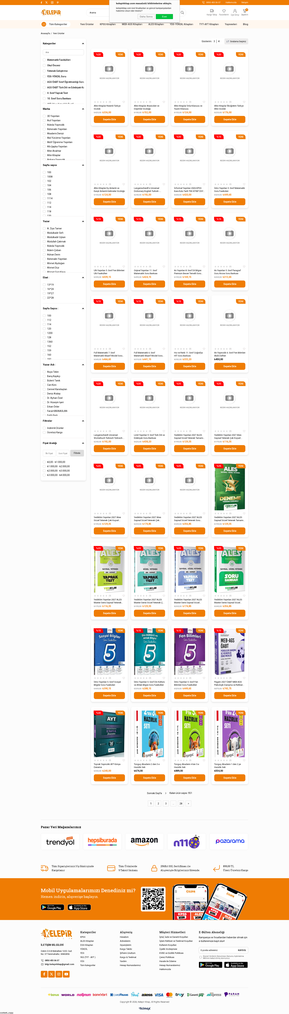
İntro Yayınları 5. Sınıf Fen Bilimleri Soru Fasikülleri (186, 683)
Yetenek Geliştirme (57, 71)
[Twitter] (51, 974)
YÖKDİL (84, 949)
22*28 (50, 297)
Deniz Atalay (54, 393)
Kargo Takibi (126, 949)
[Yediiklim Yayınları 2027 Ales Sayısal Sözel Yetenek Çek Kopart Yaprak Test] (149, 487)
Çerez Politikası (166, 957)
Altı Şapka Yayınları (57, 146)
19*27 (50, 293)
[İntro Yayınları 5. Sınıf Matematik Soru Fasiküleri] (229, 157)
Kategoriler (49, 43)
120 (49, 215)
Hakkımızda (231, 2)
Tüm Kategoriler (87, 965)
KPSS (82, 937)
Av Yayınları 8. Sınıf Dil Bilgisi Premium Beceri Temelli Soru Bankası (187, 272)
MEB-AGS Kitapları (132, 24)
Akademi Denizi (55, 133)
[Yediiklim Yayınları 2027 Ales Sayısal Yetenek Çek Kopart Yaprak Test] (229, 404)
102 (49, 181)
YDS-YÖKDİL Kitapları (181, 24)
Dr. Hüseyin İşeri (55, 402)
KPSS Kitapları (108, 24)
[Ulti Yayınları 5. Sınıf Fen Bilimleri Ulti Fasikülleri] (109, 240)
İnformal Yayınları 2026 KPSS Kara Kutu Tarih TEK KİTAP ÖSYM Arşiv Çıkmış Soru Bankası (189, 190)
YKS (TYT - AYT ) (87, 957)
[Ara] (182, 12)
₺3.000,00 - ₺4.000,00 (58, 475)
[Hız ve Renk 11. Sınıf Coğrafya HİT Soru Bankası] (189, 322)
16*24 (50, 289)
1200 (50, 333)
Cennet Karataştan (57, 389)
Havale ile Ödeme (167, 961)
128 (49, 337)
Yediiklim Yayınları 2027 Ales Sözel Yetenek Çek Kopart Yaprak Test (107, 519)
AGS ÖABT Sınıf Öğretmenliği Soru (65, 82)
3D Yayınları (53, 116)
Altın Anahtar (54, 151)
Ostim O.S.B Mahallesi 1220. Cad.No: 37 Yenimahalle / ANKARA (56, 952)
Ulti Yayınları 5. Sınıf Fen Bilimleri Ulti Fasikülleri (109, 272)
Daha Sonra (146, 16)
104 (49, 185)
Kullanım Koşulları (167, 945)
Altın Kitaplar (54, 155)
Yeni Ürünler (87, 24)
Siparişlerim (125, 945)
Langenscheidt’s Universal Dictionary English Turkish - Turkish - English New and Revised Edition (147, 190)
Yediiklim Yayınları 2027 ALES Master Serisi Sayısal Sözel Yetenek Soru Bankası (228, 601)
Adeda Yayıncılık (55, 124)
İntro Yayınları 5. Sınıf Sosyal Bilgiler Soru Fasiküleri (107, 683)
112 (49, 202)
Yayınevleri (231, 24)
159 (49, 350)
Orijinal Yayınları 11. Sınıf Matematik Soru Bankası (145, 272)
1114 (50, 198)
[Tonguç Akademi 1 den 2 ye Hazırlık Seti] (229, 734)
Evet (164, 16)
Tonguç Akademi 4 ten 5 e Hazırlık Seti (186, 765)
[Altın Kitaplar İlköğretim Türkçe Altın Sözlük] (229, 75)
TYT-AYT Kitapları (209, 24)
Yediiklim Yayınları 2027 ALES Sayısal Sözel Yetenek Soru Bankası (188, 519)
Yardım (123, 961)
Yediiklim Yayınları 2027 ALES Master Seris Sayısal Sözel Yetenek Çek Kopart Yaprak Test (189, 601)
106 (49, 189)
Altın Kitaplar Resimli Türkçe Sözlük (107, 107)
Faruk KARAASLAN (57, 411)
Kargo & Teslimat (128, 957)
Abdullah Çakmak (56, 241)
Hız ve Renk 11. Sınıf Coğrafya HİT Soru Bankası (188, 354)
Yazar (46, 221)
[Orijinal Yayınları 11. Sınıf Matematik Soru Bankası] (149, 240)
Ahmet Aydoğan (56, 263)
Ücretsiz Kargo (55, 432)
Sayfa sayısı (50, 165)
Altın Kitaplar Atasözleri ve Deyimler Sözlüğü (146, 107)
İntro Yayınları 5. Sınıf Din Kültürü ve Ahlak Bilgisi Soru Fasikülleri (149, 683)
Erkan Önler (53, 406)
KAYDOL (242, 950)
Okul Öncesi (53, 65)
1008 (50, 176)
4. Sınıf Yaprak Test (57, 93)
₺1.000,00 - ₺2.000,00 (58, 466)
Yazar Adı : (49, 364)
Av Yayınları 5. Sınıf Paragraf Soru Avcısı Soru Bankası (227, 272)
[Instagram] (59, 974)
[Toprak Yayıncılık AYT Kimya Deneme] (109, 734)
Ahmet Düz (53, 267)
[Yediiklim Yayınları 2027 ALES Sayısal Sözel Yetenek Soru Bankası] (189, 487)
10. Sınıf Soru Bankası (59, 98)
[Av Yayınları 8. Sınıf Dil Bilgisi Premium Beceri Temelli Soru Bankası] (189, 240)
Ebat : (46, 277)
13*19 (50, 284)
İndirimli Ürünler (55, 428)
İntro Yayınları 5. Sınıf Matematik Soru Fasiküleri (229, 189)
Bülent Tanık (53, 380)
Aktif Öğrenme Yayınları (59, 142)
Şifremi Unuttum (127, 953)
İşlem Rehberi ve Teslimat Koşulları (176, 941)
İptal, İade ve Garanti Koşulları (173, 937)
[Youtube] (66, 974)
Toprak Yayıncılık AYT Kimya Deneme (107, 765)
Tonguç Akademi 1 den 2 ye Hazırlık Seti (227, 765)
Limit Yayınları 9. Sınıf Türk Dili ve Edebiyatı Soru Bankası (149, 436)
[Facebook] (44, 974)
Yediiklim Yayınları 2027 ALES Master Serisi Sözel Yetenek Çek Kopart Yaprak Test (149, 601)
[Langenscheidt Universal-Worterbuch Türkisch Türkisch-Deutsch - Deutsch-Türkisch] (109, 404)
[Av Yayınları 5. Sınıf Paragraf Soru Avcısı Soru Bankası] (229, 240)
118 (49, 211)
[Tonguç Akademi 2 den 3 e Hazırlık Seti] (149, 734)
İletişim (245, 2)
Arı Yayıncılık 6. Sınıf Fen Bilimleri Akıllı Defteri (229, 354)
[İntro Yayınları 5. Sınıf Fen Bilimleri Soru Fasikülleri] (189, 651)
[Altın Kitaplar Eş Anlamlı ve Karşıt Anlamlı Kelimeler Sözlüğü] (109, 157)
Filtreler (47, 420)
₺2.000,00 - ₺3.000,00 (58, 470)
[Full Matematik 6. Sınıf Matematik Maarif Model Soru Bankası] (149, 322)
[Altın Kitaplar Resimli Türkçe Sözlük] (109, 75)
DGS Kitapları (86, 945)
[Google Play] (210, 965)
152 (49, 346)
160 (49, 354)
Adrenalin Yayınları (57, 129)
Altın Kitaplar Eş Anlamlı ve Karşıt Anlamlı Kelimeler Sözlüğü (109, 189)
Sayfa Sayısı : (51, 308)
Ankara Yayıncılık (56, 159)
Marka (46, 108)
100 (49, 172)
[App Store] (236, 965)
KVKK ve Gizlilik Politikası (171, 953)
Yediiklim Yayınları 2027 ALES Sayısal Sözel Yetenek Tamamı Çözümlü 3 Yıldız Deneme (188, 437)
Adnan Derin (53, 254)
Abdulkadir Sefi (55, 233)
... (173, 803)
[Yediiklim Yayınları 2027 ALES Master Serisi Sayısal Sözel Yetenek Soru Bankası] (229, 569)
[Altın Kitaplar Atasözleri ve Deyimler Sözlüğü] (149, 75)
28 (181, 803)
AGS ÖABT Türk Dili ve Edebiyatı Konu (65, 87)
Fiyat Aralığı (50, 443)
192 (49, 359)
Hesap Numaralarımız (130, 965)
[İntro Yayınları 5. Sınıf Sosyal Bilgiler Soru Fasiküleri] (109, 651)
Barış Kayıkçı (53, 376)
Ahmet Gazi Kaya (56, 272)
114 (49, 207)
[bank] (144, 994)
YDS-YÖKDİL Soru (56, 76)
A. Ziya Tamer (54, 228)
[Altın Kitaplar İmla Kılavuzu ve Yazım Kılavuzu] (189, 75)
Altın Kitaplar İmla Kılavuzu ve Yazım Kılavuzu (188, 107)
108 (49, 194)
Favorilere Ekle (124, 102)
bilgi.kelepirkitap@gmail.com (59, 964)
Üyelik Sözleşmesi (168, 949)
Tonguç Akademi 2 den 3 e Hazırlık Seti (147, 765)
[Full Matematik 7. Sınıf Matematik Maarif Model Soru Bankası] (109, 322)
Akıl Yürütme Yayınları (58, 137)
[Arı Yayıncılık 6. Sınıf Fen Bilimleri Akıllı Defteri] (229, 322)
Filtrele (77, 453)
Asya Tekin (53, 372)
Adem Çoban (54, 250)
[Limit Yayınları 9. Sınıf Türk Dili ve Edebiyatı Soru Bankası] (149, 404)
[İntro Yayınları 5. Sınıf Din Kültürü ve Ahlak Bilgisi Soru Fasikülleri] (149, 651)
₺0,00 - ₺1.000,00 (56, 462)
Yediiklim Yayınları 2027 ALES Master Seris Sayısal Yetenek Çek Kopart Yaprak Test (108, 601)
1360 (50, 341)
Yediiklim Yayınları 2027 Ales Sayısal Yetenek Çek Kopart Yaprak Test (227, 437)
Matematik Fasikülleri (59, 60)
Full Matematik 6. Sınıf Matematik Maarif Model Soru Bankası (148, 354)
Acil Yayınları (54, 120)
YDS (82, 953)
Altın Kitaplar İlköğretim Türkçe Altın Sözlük (229, 107)
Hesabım (124, 937)
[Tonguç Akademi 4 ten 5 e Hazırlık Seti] (189, 734)
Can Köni (51, 385)
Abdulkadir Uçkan (56, 237)
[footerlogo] (56, 934)
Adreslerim (125, 941)
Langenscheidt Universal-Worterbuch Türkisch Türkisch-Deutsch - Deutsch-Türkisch (108, 437)
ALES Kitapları (156, 24)
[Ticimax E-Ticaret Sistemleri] (145, 1009)
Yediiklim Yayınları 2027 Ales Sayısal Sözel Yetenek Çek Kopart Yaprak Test (147, 519)
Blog (245, 24)
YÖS (82, 961)
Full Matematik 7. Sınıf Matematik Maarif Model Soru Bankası (108, 354)
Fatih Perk (52, 415)
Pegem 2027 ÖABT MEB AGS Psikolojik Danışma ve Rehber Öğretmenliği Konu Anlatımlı (228, 683)
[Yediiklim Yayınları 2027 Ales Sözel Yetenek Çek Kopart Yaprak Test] (109, 487)
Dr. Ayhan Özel (55, 398)
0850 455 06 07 (52, 960)
